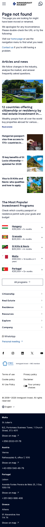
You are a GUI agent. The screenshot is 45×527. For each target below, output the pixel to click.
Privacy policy (30, 374)
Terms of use (8, 374)
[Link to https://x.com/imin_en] (32, 353)
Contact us (7, 47)
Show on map (9, 435)
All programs (20, 282)
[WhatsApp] (40, 4)
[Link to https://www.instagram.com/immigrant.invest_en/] (13, 353)
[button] (22, 104)
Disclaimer (28, 379)
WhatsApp (10, 336)
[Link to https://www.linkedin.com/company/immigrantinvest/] (22, 353)
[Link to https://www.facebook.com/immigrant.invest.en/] (3, 353)
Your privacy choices (34, 386)
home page (17, 38)
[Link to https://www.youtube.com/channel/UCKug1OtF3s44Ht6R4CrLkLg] (41, 353)
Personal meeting (11, 341)
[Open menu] (4, 3)
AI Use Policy (8, 384)
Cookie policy (8, 379)
